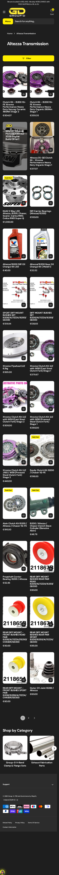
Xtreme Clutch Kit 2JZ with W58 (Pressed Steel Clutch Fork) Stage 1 (41, 420)
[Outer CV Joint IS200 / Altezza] (42, 690)
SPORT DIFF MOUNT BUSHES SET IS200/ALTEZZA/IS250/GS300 (14, 316)
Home (9, 33)
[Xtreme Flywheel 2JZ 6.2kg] (15, 368)
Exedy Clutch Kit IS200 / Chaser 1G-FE (42, 471)
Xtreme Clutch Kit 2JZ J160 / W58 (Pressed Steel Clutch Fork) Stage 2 (14, 474)
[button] (4, 12)
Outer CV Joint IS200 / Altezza (42, 689)
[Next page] (34, 718)
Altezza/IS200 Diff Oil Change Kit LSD (14, 265)
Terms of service (33, 823)
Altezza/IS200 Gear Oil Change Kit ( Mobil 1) (42, 265)
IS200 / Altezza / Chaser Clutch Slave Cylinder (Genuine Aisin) (40, 527)
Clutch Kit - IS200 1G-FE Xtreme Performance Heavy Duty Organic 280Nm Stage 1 (41, 107)
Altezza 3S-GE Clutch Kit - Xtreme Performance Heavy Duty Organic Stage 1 (41, 161)
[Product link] (15, 82)
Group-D (11, 796)
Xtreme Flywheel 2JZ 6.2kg (14, 367)
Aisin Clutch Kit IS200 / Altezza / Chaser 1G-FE (15, 524)
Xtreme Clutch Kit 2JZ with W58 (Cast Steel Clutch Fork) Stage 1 (41, 368)
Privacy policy (20, 823)
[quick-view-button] (23, 94)
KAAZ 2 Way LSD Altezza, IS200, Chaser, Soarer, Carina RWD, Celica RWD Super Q (15, 215)
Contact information (9, 827)
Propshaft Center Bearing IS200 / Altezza (15, 578)
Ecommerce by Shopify (28, 796)
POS (16, 796)
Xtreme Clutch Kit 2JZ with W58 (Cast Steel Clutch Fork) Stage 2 (14, 419)
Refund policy (7, 823)
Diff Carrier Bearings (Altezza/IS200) (40, 212)
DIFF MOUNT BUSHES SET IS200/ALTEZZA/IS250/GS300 (42, 316)
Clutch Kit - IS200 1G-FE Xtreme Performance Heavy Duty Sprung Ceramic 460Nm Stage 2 (14, 107)
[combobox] (34, 21)
